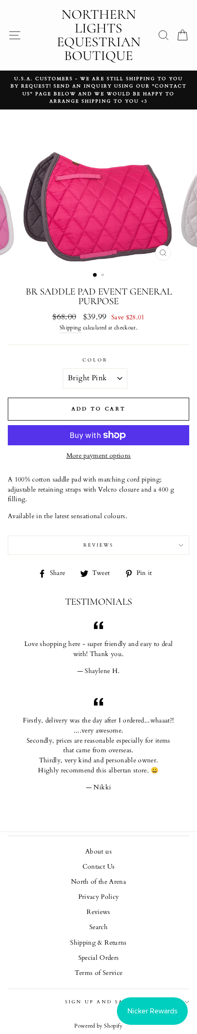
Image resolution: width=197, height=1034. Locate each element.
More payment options (98, 456)
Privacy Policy (98, 897)
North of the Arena (98, 882)
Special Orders (98, 958)
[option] (98, 90)
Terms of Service (98, 973)
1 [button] (95, 275)
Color (94, 360)
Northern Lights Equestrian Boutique (99, 35)
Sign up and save (98, 1002)
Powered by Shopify (98, 1025)
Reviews (98, 912)
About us (98, 852)
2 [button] (103, 276)
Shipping (71, 327)
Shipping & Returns (98, 943)
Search (98, 927)
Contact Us (98, 867)
